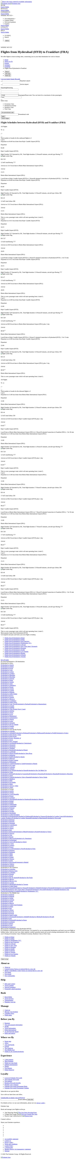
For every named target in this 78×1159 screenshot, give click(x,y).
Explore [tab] (7, 24)
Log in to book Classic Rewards (10, 79)
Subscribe (30, 1099)
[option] (41, 104)
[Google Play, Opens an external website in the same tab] (28, 1114)
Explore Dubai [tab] (9, 20)
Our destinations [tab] (10, 18)
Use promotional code (8, 112)
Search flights (5, 7)
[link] (39, 5)
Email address (22, 1099)
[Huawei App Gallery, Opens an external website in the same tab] (28, 1116)
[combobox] (9, 95)
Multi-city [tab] (7, 75)
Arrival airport (24, 84)
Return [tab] (7, 71)
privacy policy (41, 1103)
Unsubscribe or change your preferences (13, 1098)
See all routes (5, 660)
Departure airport (25, 81)
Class (2, 97)
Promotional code (23, 114)
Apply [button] (3, 116)
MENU (7, 40)
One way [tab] (7, 73)
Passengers (21, 95)
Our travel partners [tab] (10, 22)
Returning (10, 87)
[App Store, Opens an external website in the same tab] (27, 1112)
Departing (4, 87)
